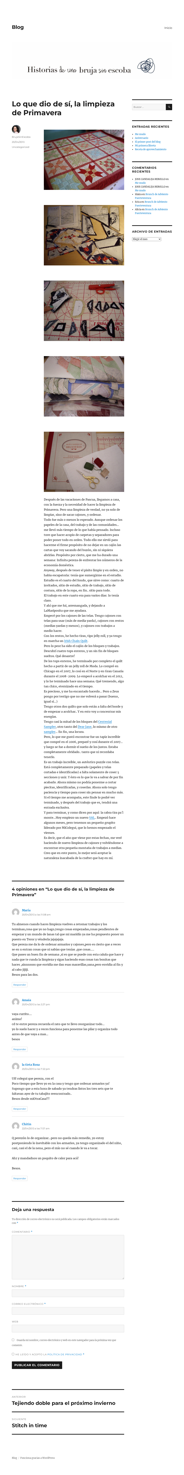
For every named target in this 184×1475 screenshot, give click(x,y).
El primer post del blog (148, 141)
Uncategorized (20, 147)
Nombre (19, 1286)
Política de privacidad (65, 1354)
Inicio (168, 28)
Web (15, 1321)
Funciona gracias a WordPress (37, 1457)
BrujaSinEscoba (21, 136)
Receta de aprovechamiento (150, 149)
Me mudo (140, 134)
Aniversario (141, 138)
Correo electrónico (29, 1304)
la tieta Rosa (31, 1064)
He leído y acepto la (49, 1354)
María (26, 910)
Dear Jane (84, 726)
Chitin (26, 1124)
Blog (18, 27)
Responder (19, 984)
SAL (92, 817)
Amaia (26, 1000)
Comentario (22, 1231)
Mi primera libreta (145, 145)
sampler (49, 732)
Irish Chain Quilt (76, 641)
